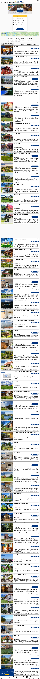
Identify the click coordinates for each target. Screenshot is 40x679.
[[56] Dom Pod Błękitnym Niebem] (7, 629)
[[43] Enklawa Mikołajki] (7, 497)
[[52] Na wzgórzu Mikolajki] (7, 589)
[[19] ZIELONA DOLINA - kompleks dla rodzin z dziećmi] (7, 253)
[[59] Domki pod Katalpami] (7, 660)
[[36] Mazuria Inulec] (7, 426)
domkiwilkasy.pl (20, 1)
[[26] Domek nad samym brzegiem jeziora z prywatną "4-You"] (7, 324)
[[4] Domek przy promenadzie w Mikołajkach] (7, 81)
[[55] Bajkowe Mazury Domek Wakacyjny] (7, 619)
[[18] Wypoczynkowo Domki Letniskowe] (7, 243)
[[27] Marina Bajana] (7, 335)
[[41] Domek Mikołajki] (7, 477)
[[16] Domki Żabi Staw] (7, 208)
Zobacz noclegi (35, 48)
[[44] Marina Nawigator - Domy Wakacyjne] (7, 507)
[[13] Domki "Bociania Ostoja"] (7, 178)
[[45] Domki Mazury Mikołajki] (7, 518)
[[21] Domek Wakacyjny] (7, 274)
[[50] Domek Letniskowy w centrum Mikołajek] (7, 568)
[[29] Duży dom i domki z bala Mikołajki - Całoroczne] (7, 355)
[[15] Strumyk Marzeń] (7, 198)
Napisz (39, 678)
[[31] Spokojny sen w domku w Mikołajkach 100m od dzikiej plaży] (7, 375)
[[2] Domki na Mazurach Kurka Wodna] (7, 60)
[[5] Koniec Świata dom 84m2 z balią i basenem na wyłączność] (7, 91)
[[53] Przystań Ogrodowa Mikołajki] (7, 599)
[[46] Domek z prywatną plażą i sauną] (7, 528)
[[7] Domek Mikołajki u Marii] (7, 117)
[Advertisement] (20, 231)
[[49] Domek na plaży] (7, 558)
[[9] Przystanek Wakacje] (7, 137)
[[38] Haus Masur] (7, 446)
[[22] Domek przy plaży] (7, 284)
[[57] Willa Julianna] (7, 640)
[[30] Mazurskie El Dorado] (7, 365)
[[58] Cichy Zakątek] (7, 650)
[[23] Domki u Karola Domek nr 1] (7, 294)
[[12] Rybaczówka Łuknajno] (7, 168)
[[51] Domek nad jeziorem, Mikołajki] (7, 579)
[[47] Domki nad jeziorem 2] (7, 538)
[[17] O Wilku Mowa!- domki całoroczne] (7, 219)
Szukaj (20, 29)
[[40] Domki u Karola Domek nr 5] (7, 467)
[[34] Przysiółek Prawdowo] (7, 406)
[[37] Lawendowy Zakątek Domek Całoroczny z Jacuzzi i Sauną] (7, 436)
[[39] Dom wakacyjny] (7, 457)
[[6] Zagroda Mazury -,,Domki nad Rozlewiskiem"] (7, 107)
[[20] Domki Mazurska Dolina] (7, 263)
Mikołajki (3, 57)
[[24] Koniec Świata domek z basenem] (7, 304)
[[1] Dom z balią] (7, 50)
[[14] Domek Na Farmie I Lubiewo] (7, 188)
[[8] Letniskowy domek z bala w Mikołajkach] (7, 127)
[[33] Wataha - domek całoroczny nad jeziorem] (7, 396)
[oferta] (3, 54)
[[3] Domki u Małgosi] (7, 71)
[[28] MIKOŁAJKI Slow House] (7, 345)
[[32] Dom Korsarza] (7, 385)
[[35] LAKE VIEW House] (7, 416)
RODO (4, 673)
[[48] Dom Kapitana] (7, 548)
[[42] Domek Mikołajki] (7, 487)
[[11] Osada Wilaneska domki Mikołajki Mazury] (7, 158)
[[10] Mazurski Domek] (7, 147)
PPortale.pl (4, 678)
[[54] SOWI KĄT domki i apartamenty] (7, 609)
